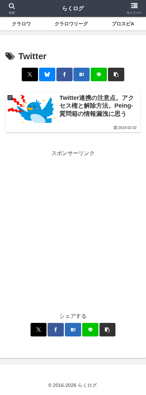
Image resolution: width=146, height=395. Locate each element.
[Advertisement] (73, 231)
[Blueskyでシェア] (47, 74)
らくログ (73, 8)
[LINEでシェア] (99, 74)
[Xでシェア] (30, 74)
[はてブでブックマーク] (81, 74)
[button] (116, 74)
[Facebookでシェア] (64, 74)
